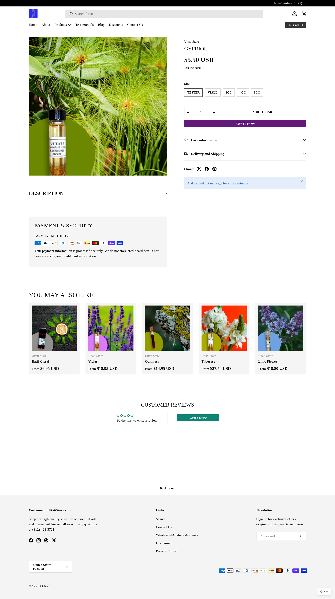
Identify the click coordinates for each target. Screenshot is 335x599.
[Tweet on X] (199, 169)
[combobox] (164, 14)
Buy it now (245, 123)
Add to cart (263, 112)
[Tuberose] (224, 328)
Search (161, 519)
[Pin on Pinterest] (214, 169)
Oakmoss (152, 361)
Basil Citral (40, 361)
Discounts (116, 25)
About (46, 25)
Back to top (167, 488)
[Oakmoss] (167, 328)
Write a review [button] (198, 417)
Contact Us (135, 25)
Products (60, 25)
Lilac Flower (267, 361)
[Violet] (110, 328)
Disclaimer (164, 543)
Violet (92, 361)
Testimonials (84, 25)
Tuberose (208, 361)
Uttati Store (191, 41)
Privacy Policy (166, 551)
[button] (304, 13)
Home (33, 25)
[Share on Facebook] (207, 169)
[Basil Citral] (54, 328)
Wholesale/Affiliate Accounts (177, 535)
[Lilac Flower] (280, 328)
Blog (101, 25)
